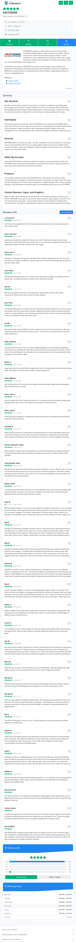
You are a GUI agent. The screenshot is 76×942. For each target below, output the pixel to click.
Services (8, 138)
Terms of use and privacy (12, 940)
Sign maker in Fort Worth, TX (15, 16)
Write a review (54, 877)
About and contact (9, 930)
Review (28, 44)
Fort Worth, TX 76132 (16, 22)
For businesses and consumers (14, 935)
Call (47, 44)
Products (9, 173)
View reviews (21, 877)
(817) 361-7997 (13, 30)
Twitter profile (13, 81)
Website (9, 44)
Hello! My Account (14, 157)
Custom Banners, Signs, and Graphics (24, 192)
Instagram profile (14, 83)
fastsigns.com (13, 34)
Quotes (66, 44)
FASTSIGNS (10, 12)
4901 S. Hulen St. (14, 26)
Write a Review (66, 212)
